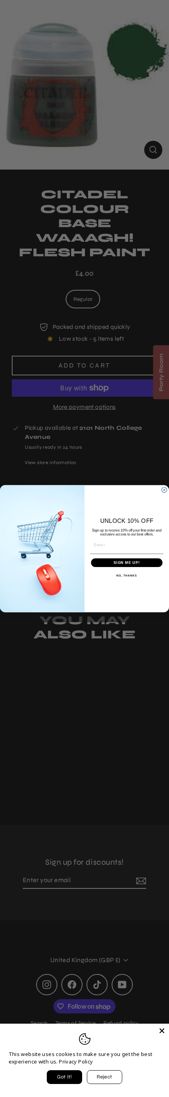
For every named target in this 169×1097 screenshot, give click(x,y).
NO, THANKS (126, 575)
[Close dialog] (164, 489)
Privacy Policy (76, 1061)
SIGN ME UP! (127, 562)
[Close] (162, 1031)
